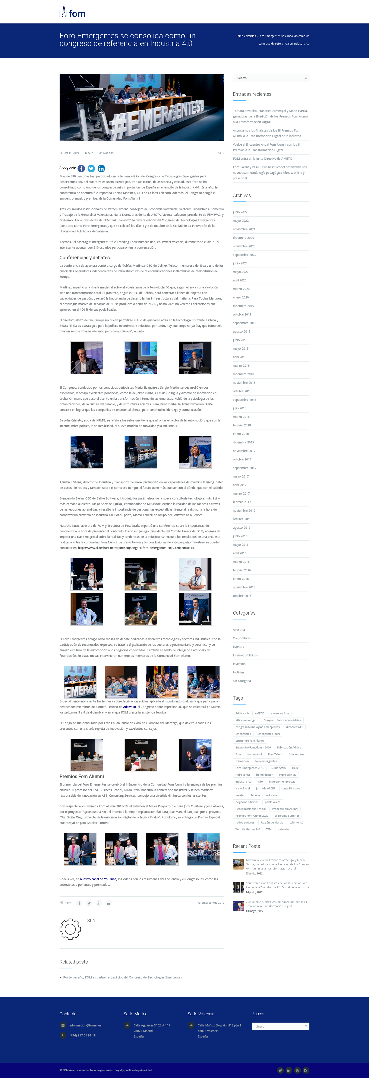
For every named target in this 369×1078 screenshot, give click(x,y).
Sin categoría (242, 681)
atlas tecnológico (246, 720)
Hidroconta (243, 775)
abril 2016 (239, 553)
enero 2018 (241, 434)
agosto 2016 (241, 527)
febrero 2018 (242, 425)
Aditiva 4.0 (242, 713)
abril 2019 (239, 357)
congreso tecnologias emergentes (258, 727)
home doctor (264, 775)
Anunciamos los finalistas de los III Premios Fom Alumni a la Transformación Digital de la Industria (277, 885)
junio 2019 (240, 340)
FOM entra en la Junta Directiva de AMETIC (263, 158)
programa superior (287, 816)
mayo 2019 (241, 348)
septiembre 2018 (244, 400)
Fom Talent (275, 754)
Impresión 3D (287, 775)
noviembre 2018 (244, 383)
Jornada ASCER (265, 788)
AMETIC (259, 713)
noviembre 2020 (244, 246)
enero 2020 (241, 297)
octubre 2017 (242, 459)
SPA (90, 153)
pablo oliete (272, 802)
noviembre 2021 (244, 229)
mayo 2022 (241, 220)
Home (239, 36)
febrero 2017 (242, 502)
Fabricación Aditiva (289, 747)
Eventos (238, 647)
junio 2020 (240, 263)
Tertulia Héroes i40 (248, 829)
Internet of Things (245, 655)
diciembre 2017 (243, 442)
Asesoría (239, 630)
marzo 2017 (241, 493)
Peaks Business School (251, 809)
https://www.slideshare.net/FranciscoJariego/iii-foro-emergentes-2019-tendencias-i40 (136, 548)
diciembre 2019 (243, 306)
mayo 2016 (241, 545)
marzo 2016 (241, 562)
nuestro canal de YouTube (98, 879)
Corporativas (242, 638)
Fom (238, 754)
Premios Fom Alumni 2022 (252, 816)
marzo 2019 (241, 365)
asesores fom (280, 713)
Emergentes (243, 734)
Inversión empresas (282, 781)
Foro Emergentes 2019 (250, 768)
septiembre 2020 (244, 255)
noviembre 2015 (244, 587)
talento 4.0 (296, 822)
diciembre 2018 (243, 374)
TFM (268, 829)
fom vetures (297, 754)
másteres (272, 795)
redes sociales (245, 822)
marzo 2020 (241, 289)
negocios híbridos (247, 802)
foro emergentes (266, 761)
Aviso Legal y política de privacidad (129, 1070)
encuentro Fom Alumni (250, 740)
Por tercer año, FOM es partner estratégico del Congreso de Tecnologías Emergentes (122, 977)
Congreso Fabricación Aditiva (282, 720)
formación (242, 761)
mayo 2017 (241, 476)
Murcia (255, 795)
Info (260, 781)
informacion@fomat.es (85, 1025)
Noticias (251, 36)
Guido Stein (278, 768)
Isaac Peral (243, 788)
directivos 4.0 (294, 727)
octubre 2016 (242, 519)
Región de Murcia (272, 822)
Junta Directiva (291, 788)
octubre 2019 (242, 314)
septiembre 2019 (244, 323)
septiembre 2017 (244, 468)
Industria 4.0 (243, 781)
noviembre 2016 (244, 510)
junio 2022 (240, 212)
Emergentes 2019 (213, 902)
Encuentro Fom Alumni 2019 (253, 747)
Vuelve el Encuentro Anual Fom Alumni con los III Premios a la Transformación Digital (277, 904)
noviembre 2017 (244, 451)
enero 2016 (241, 579)
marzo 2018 (241, 417)
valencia (283, 829)
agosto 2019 (241, 331)
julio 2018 (239, 408)
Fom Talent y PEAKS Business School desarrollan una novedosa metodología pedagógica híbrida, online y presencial (270, 172)
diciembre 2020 (243, 238)
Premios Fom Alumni (285, 809)
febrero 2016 (242, 570)
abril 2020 (239, 280)
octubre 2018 (242, 391)
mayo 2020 (241, 272)
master (240, 795)
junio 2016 (240, 536)
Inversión (239, 664)
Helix (295, 768)
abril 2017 (239, 485)
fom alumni (254, 754)
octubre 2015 (242, 596)
